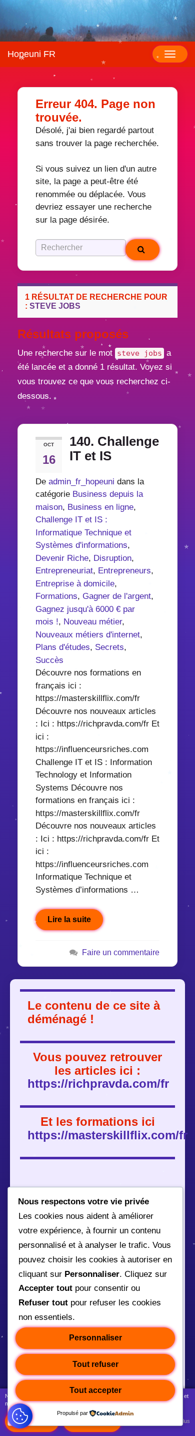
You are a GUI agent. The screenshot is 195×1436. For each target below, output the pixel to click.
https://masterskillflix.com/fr (108, 1135)
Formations (57, 596)
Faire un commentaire (121, 952)
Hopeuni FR (32, 54)
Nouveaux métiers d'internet (88, 634)
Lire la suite (69, 919)
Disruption (113, 558)
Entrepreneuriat (64, 570)
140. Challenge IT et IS (114, 448)
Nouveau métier (93, 621)
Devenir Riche (62, 558)
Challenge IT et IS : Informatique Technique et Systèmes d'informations (84, 532)
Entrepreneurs (124, 570)
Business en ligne (101, 507)
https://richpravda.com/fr (98, 1083)
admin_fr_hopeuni (81, 481)
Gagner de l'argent (116, 596)
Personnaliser (95, 1337)
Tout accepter (96, 1390)
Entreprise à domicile (75, 583)
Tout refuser (95, 1364)
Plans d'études (63, 647)
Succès (50, 660)
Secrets (109, 647)
